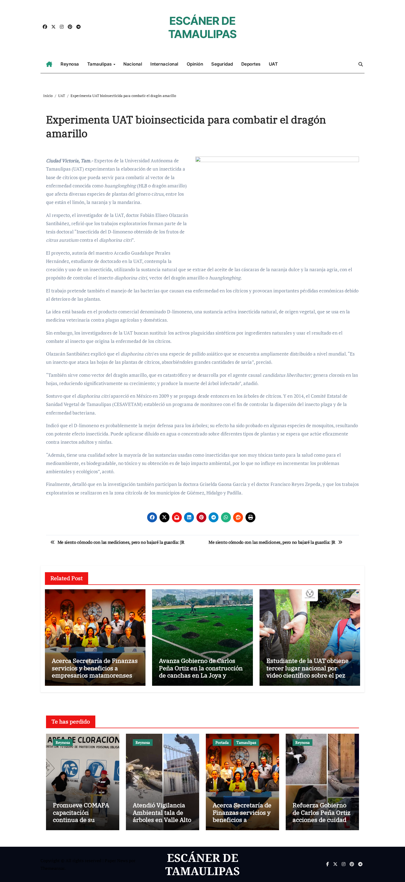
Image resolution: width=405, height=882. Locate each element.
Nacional (132, 64)
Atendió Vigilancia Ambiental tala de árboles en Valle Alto (162, 812)
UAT (273, 64)
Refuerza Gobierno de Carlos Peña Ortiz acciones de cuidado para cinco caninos (321, 816)
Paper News (116, 860)
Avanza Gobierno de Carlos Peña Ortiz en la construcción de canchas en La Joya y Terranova (201, 671)
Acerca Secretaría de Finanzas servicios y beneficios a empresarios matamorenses (95, 668)
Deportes (251, 64)
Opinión (195, 64)
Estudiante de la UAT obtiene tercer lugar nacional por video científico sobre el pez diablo (307, 671)
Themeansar (52, 868)
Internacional (164, 64)
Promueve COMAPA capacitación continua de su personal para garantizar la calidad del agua (82, 823)
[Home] (49, 64)
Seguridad (222, 64)
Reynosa (70, 64)
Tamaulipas (100, 64)
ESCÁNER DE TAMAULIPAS (202, 27)
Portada (222, 742)
